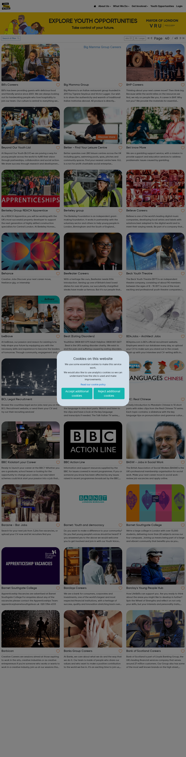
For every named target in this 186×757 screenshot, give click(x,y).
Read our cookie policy (93, 384)
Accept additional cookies (77, 393)
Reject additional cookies (109, 393)
